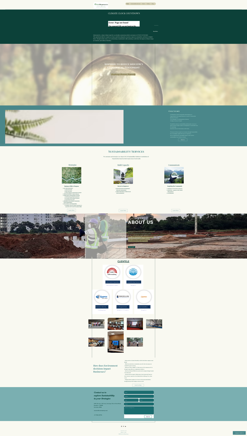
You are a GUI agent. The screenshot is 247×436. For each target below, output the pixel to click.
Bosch (126, 370)
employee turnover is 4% (138, 381)
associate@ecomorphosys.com (101, 410)
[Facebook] (123, 426)
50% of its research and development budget (141, 370)
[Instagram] (121, 426)
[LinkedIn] (125, 426)
